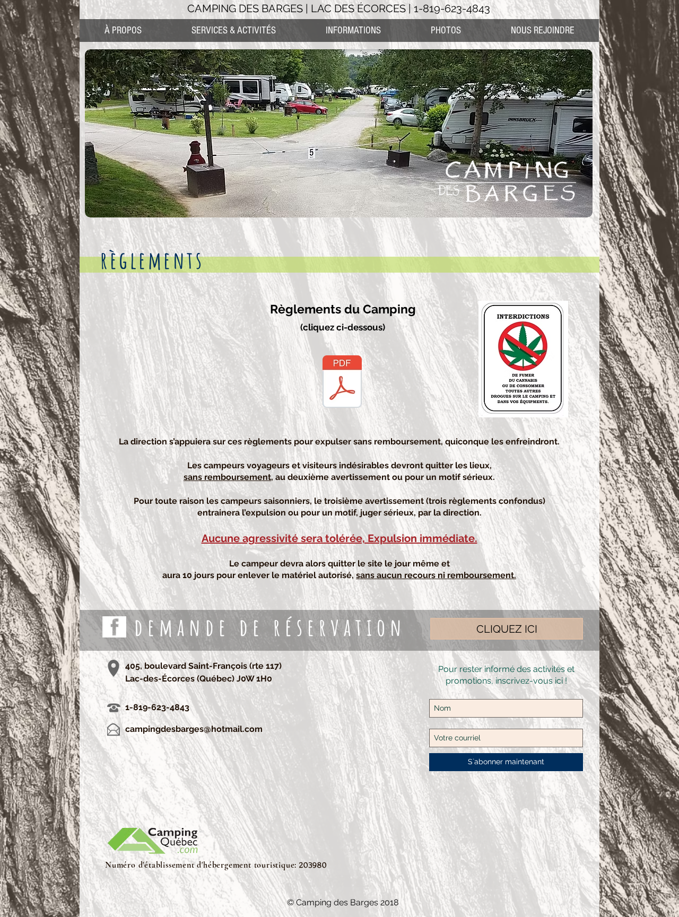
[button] (352, 30)
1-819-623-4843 (452, 8)
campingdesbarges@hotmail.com (194, 729)
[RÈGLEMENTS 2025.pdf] (342, 383)
